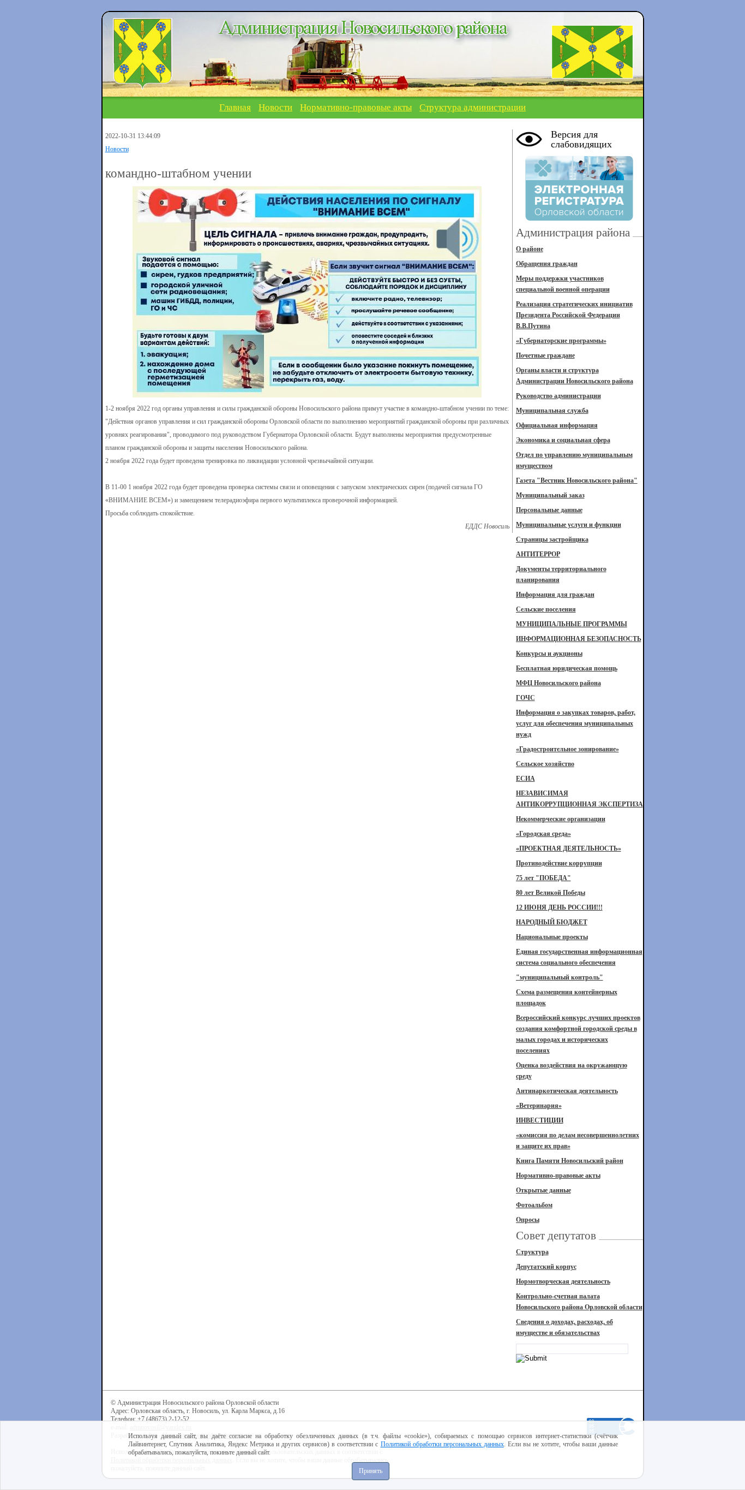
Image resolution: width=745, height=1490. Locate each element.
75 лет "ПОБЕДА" (543, 878)
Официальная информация (557, 425)
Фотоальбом (534, 1205)
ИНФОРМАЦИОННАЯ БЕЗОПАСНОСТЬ (578, 639)
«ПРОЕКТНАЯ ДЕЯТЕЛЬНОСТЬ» (568, 848)
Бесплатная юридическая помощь (566, 668)
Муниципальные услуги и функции (568, 525)
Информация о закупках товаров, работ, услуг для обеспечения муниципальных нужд (575, 723)
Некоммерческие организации (560, 819)
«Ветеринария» (539, 1105)
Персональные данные (549, 510)
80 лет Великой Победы (550, 893)
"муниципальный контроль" (559, 977)
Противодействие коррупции (559, 863)
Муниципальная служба (552, 410)
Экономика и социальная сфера (563, 440)
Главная (235, 107)
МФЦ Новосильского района (558, 683)
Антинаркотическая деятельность (567, 1091)
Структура (532, 1252)
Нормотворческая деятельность (563, 1281)
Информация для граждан (555, 594)
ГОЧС (525, 698)
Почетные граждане (545, 355)
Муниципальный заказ (550, 495)
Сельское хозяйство (545, 764)
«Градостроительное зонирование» (567, 749)
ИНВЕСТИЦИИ (539, 1120)
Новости (275, 107)
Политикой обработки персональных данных (442, 1444)
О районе (529, 249)
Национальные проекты (552, 937)
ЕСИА (525, 778)
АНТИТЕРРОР (538, 554)
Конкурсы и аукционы (549, 653)
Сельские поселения (546, 609)
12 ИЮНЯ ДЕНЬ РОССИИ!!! (559, 907)
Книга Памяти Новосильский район (569, 1161)
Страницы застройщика (552, 539)
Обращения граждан (547, 264)
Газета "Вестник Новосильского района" (577, 480)
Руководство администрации (558, 396)
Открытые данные (543, 1190)
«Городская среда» (543, 834)
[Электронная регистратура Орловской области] (579, 219)
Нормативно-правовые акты (356, 107)
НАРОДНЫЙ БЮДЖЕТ (551, 922)
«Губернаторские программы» (561, 341)
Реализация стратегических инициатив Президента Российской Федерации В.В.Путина (574, 315)
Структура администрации (472, 107)
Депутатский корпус (546, 1267)
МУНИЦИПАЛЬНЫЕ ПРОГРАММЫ (571, 624)
